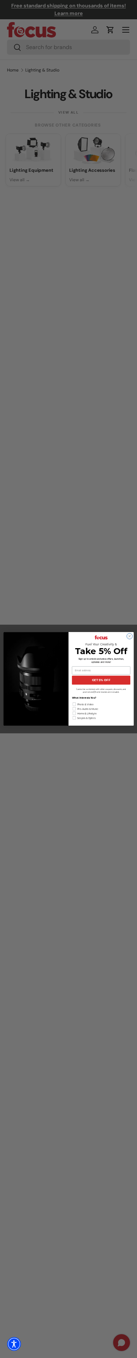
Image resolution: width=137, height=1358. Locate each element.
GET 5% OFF (101, 680)
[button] (14, 1344)
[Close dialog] (129, 636)
